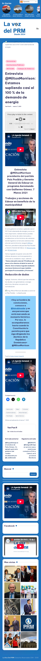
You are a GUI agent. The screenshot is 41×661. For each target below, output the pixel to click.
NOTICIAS (10, 68)
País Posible (9, 416)
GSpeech (32, 129)
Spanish (26, 1)
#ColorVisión (12, 250)
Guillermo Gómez (11, 412)
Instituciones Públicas (15, 65)
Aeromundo (9, 409)
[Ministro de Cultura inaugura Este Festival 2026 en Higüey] (29, 607)
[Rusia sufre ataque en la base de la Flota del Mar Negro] (12, 607)
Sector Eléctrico (20, 416)
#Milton (30, 243)
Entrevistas (11, 61)
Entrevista (25, 409)
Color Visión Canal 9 (17, 356)
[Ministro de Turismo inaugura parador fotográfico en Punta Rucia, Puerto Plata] (29, 590)
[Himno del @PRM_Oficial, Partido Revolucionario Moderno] (29, 623)
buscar (33, 474)
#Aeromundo (31, 248)
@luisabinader (18, 308)
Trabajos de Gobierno (25, 68)
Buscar (7, 469)
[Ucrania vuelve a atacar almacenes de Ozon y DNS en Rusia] (29, 640)
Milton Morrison (23, 412)
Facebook (9, 526)
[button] (14, 431)
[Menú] (37, 28)
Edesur (17, 409)
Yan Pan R (12, 427)
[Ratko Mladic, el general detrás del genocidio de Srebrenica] (12, 590)
